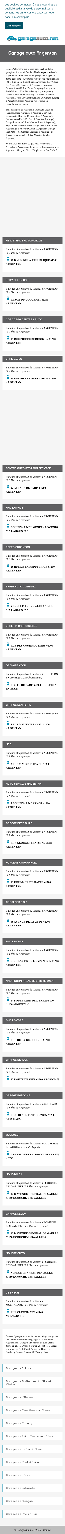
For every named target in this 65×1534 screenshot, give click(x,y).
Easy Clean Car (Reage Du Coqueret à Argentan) (32, 83)
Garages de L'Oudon (19, 1397)
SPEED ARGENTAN (18, 547)
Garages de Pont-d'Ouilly (22, 1462)
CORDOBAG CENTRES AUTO (24, 319)
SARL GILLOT (15, 359)
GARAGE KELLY (16, 1213)
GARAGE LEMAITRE (18, 705)
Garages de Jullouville (20, 1488)
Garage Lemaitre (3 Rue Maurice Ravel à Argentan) (30, 122)
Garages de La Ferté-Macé (24, 1449)
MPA (9, 744)
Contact (47, 1530)
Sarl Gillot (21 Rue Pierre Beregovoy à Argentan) (29, 91)
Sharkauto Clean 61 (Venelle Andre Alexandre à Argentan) (29, 111)
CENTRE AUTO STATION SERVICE (28, 468)
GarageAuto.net (13, 68)
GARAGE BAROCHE (18, 1095)
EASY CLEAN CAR (17, 280)
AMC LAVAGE (14, 507)
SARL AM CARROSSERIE (21, 626)
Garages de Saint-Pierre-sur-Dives (29, 1436)
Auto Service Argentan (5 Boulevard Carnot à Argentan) (31, 127)
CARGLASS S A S (16, 902)
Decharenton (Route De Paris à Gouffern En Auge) (30, 119)
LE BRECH (12, 1292)
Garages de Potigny (19, 1423)
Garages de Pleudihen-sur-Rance (28, 1410)
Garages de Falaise (18, 1368)
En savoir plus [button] (20, 17)
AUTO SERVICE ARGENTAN (24, 783)
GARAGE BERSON (17, 1060)
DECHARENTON (16, 665)
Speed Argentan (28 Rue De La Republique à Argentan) (27, 102)
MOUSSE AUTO (15, 1253)
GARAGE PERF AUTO (19, 823)
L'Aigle (35, 150)
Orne (20, 75)
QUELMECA (13, 1135)
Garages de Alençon (19, 1501)
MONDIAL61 (14, 1174)
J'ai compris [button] (14, 25)
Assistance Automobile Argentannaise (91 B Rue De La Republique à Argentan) (32, 80)
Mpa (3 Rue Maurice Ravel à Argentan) (25, 125)
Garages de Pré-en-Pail (21, 1514)
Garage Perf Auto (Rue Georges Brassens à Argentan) (30, 130)
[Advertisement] (32, 194)
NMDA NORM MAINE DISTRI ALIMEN (30, 981)
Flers (28, 150)
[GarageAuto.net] (32, 38)
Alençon (20, 150)
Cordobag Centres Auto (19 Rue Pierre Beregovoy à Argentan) (31, 86)
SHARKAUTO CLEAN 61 (21, 586)
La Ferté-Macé (50, 150)
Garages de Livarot (19, 1475)
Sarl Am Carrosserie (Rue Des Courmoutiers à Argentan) (29, 114)
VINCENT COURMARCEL (22, 862)
